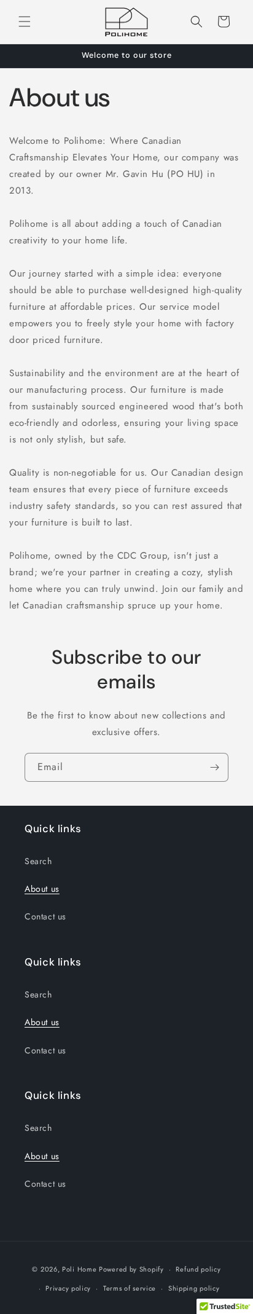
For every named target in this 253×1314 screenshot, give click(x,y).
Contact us (45, 916)
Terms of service (129, 1288)
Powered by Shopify (131, 1269)
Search (38, 861)
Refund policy (198, 1269)
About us (42, 889)
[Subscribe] (214, 767)
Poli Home (79, 1269)
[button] (24, 21)
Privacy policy (68, 1288)
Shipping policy (194, 1288)
